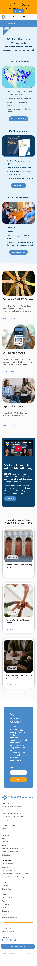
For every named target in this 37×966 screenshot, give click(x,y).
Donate (4, 914)
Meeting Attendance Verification (13, 848)
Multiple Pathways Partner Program (14, 877)
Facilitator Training (8, 870)
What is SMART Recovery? (11, 898)
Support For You (7, 810)
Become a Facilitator (18, 252)
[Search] (3, 23)
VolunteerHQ (6, 867)
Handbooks (5, 832)
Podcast (5, 842)
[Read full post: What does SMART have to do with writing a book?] (18, 656)
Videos (4, 845)
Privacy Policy (6, 928)
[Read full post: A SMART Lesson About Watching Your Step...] (18, 545)
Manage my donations (9, 918)
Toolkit (4, 829)
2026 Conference (8, 864)
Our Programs (6, 820)
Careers (4, 908)
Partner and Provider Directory (12, 817)
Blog (3, 838)
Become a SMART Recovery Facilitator (15, 874)
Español (18, 17)
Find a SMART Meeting (18, 119)
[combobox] (18, 23)
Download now (8, 372)
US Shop (5, 886)
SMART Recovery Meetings (11, 807)
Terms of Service (8, 931)
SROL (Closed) (7, 855)
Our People (5, 904)
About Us (5, 901)
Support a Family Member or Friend (14, 813)
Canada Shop (6, 889)
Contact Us (6, 911)
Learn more (7, 318)
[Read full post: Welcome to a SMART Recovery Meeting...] (18, 600)
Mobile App (5, 835)
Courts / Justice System (10, 852)
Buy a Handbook (18, 185)
